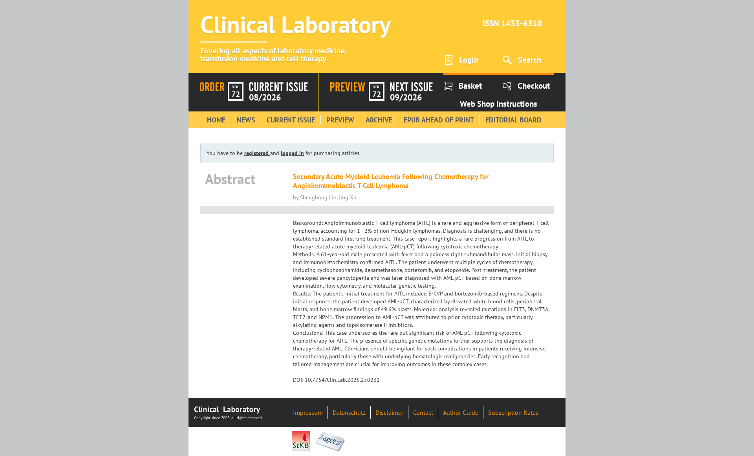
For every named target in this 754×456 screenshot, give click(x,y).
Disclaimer (389, 412)
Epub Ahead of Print (439, 119)
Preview (340, 119)
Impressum (308, 412)
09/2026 (406, 97)
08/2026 (265, 97)
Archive (379, 119)
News (246, 119)
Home (216, 119)
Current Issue (291, 119)
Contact (423, 412)
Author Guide (460, 412)
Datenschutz (349, 412)
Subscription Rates (513, 412)
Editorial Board (513, 119)
